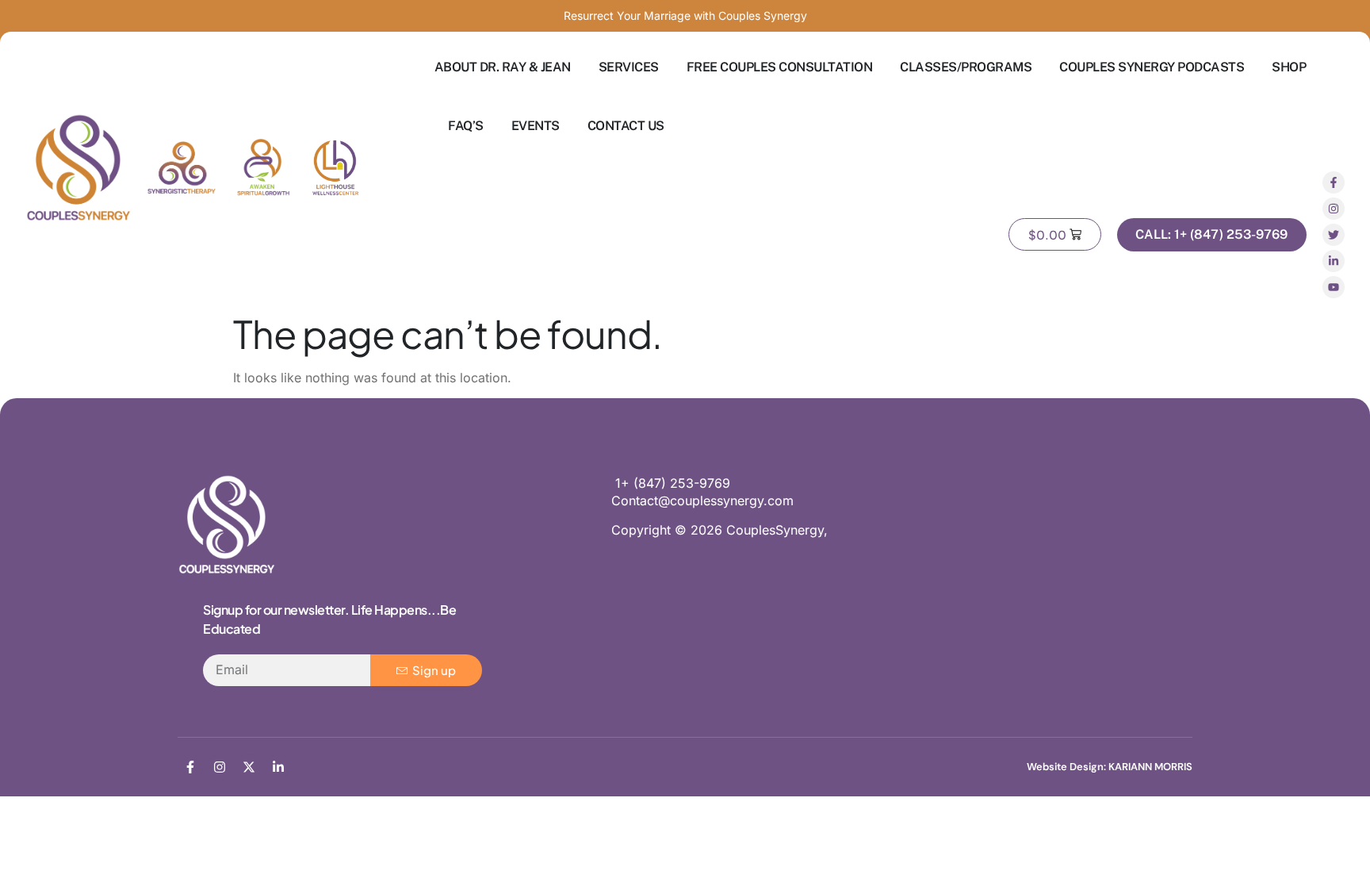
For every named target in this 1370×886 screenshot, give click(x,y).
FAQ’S (466, 125)
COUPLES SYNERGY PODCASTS (1151, 67)
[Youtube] (1333, 287)
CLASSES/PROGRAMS (965, 67)
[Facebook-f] (1333, 182)
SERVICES (629, 67)
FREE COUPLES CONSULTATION (780, 67)
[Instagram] (1333, 209)
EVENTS (535, 125)
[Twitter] (1333, 235)
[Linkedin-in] (1333, 261)
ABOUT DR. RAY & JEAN (502, 67)
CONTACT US (625, 125)
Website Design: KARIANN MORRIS (1109, 766)
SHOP (1289, 67)
